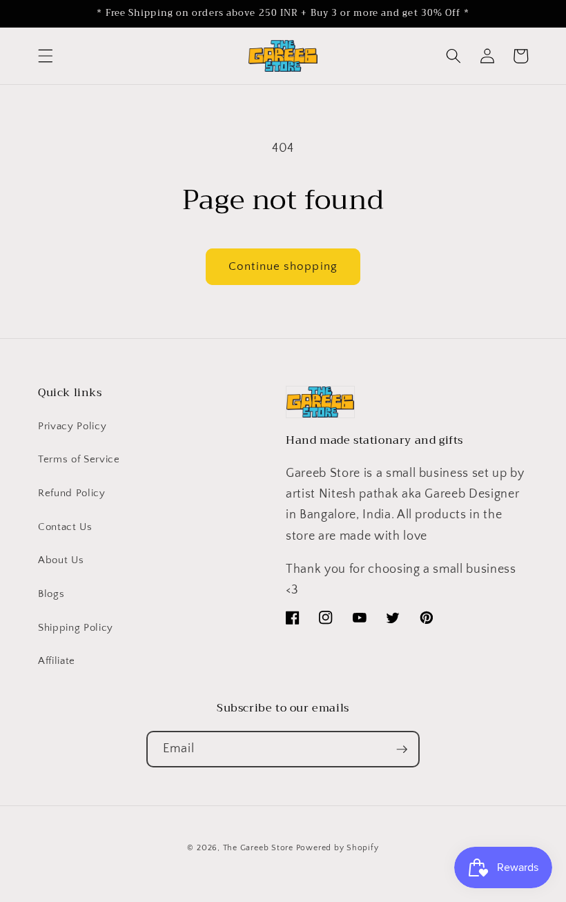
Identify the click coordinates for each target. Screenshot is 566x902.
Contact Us (65, 527)
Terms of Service (79, 459)
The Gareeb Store (258, 847)
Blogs (51, 594)
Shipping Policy (75, 628)
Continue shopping (283, 266)
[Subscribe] (401, 749)
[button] (45, 55)
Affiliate (56, 661)
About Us (61, 560)
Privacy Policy (72, 426)
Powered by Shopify (337, 847)
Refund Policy (72, 493)
